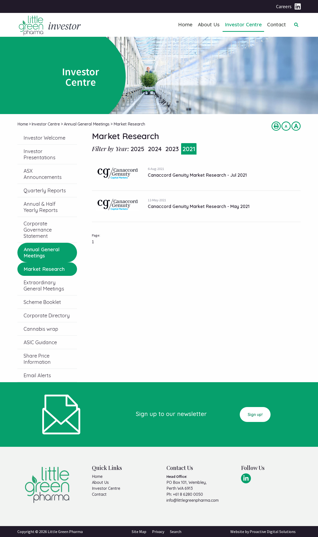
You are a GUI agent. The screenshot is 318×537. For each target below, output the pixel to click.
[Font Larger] (296, 126)
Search (175, 531)
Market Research (44, 269)
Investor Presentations (39, 154)
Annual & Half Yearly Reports (41, 207)
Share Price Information (37, 359)
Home (185, 24)
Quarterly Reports (45, 190)
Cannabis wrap (41, 329)
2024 (155, 149)
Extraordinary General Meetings (44, 285)
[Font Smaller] (286, 126)
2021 (188, 149)
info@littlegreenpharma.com (192, 500)
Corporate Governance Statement (38, 229)
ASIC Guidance (40, 342)
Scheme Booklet (42, 302)
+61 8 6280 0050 (188, 494)
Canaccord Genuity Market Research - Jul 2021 (197, 175)
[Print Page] (276, 126)
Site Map (139, 531)
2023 (172, 149)
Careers (283, 6)
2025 (137, 149)
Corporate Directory (47, 315)
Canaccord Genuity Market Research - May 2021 (198, 206)
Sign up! (255, 414)
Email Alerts (37, 375)
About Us (209, 24)
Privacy (158, 531)
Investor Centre (243, 24)
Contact (276, 24)
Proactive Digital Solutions (273, 531)
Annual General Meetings (42, 252)
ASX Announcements (43, 174)
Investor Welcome (44, 138)
